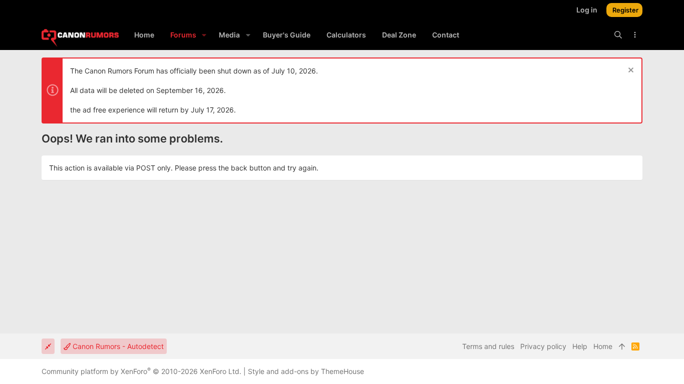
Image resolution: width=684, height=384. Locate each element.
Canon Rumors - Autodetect (117, 346)
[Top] (621, 346)
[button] (204, 35)
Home (602, 346)
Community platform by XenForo (141, 371)
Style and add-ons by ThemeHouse (306, 371)
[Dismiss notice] (629, 71)
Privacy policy (543, 346)
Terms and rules (488, 346)
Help (579, 346)
